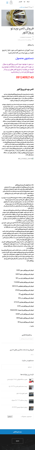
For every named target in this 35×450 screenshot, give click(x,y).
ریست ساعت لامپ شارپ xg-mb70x (18, 386)
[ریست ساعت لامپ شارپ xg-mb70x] (30, 388)
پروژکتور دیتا (28, 40)
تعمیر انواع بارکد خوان (21, 393)
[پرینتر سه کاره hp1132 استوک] (30, 401)
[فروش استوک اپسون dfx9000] (30, 408)
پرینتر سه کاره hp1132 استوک (19, 400)
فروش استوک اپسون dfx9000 (19, 407)
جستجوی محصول (24, 58)
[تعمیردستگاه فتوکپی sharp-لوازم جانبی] (30, 381)
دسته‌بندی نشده (21, 40)
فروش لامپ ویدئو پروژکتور (26, 339)
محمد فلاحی (22, 7)
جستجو (10, 416)
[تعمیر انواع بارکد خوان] (30, 395)
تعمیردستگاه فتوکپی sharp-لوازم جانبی (17, 379)
